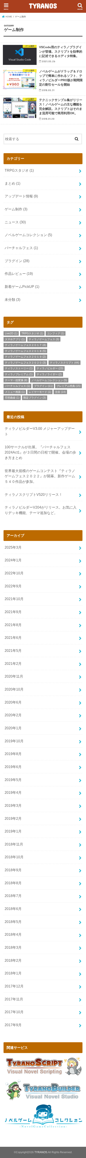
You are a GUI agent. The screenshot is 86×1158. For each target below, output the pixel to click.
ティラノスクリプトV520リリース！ (33, 494)
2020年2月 (13, 715)
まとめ (12, 183)
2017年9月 (13, 1025)
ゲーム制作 (16, 209)
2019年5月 (13, 780)
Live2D (11, 333)
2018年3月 (13, 947)
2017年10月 (14, 1012)
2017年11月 (14, 999)
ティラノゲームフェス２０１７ (25, 345)
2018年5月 (13, 922)
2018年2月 (13, 960)
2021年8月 (13, 625)
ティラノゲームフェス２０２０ (25, 362)
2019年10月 (14, 741)
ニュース (15, 222)
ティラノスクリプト (64, 362)
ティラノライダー (49, 374)
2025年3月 (13, 547)
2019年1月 (13, 831)
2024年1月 (13, 560)
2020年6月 (13, 702)
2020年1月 (13, 728)
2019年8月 (13, 754)
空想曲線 (12, 397)
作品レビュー (19, 274)
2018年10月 (14, 857)
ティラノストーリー (19, 368)
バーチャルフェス (21, 248)
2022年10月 (14, 573)
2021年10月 (14, 599)
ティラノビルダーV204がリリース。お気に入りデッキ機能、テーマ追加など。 (41, 510)
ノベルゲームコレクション (28, 235)
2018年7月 (13, 896)
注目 (60, 391)
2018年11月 (14, 844)
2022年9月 (13, 586)
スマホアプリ (15, 339)
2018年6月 (13, 909)
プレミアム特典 (68, 386)
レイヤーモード (40, 391)
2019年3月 (13, 805)
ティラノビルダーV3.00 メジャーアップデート (40, 431)
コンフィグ (55, 333)
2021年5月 (13, 651)
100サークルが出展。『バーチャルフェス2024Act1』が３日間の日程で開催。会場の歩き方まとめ (40, 452)
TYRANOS (43, 5)
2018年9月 (13, 870)
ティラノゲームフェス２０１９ (25, 356)
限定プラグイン (34, 397)
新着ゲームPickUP (22, 287)
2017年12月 (14, 986)
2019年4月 (13, 792)
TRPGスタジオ (19, 170)
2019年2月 (13, 818)
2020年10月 (14, 689)
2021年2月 (13, 663)
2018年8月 (13, 883)
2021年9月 (13, 612)
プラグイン (17, 261)
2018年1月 (13, 973)
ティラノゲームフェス (44, 339)
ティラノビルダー (50, 368)
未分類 (12, 299)
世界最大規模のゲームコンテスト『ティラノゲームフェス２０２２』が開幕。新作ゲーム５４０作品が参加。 (40, 476)
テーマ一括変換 (16, 380)
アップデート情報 (21, 196)
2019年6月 (13, 767)
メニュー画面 (15, 391)
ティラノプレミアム (19, 374)
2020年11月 (14, 676)
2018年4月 (13, 934)
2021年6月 (13, 638)
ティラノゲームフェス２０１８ (25, 351)
